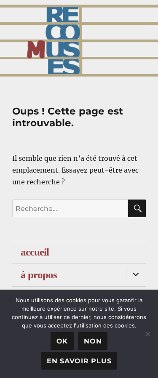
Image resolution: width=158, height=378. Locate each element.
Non (93, 341)
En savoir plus (79, 361)
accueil (35, 252)
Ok (62, 341)
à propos (39, 274)
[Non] (147, 334)
